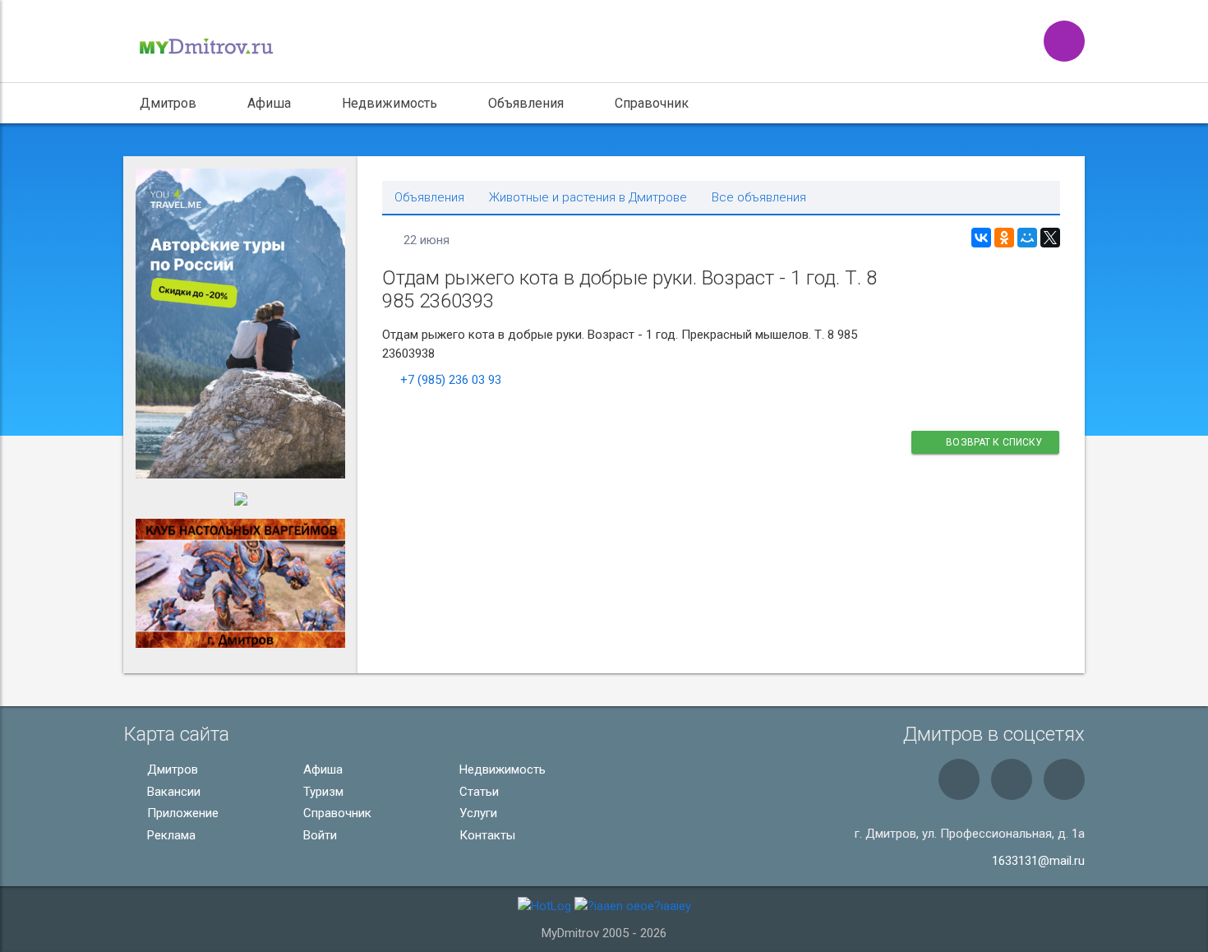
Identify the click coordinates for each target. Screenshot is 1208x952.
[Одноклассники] (1004, 237)
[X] (1050, 237)
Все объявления (759, 198)
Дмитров (171, 769)
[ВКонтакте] (981, 237)
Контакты (485, 835)
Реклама (170, 835)
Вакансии (172, 791)
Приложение (181, 813)
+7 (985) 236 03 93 (450, 379)
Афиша (321, 769)
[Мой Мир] (1027, 237)
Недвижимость (501, 769)
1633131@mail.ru (1038, 860)
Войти (318, 835)
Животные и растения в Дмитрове (588, 198)
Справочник (652, 103)
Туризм (321, 791)
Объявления (429, 198)
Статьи (477, 791)
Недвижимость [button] (389, 103)
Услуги (476, 813)
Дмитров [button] (168, 103)
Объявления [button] (526, 103)
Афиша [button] (269, 103)
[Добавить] (1064, 41)
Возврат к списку (993, 442)
